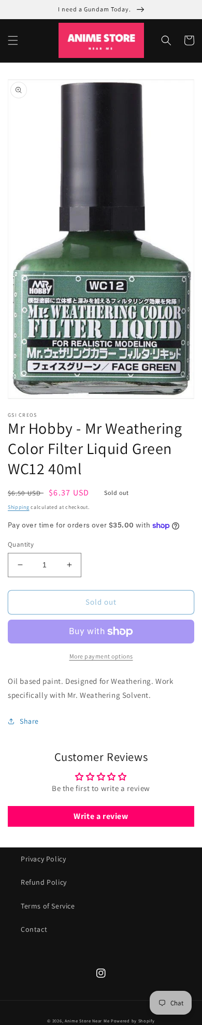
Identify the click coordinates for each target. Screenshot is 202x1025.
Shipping (19, 507)
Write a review (101, 816)
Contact (34, 929)
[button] (13, 40)
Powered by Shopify (133, 1020)
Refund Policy (44, 882)
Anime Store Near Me (87, 1020)
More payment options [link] (101, 656)
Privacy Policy (43, 858)
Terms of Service (48, 906)
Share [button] (29, 721)
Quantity (21, 544)
